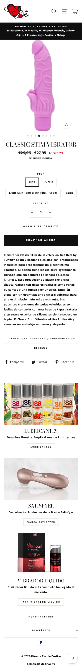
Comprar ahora (41, 240)
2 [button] (32, 136)
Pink (41, 173)
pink (32, 182)
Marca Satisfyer (41, 522)
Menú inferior (41, 616)
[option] (41, 31)
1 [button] (28, 136)
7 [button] (51, 136)
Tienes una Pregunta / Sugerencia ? (41, 338)
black (69, 193)
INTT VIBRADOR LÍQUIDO (41, 602)
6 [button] (47, 136)
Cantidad (41, 203)
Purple (48, 182)
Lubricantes (41, 447)
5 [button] (43, 136)
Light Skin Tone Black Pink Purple (33, 193)
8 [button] (54, 136)
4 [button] (39, 136)
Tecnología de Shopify (41, 664)
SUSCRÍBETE (41, 630)
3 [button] (36, 136)
